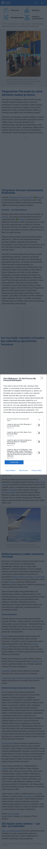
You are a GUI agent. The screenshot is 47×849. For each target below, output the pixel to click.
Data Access (23, 470)
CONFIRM (14, 462)
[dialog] (23, 424)
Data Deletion (11, 470)
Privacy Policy (36, 470)
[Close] (42, 379)
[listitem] (23, 419)
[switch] (38, 425)
